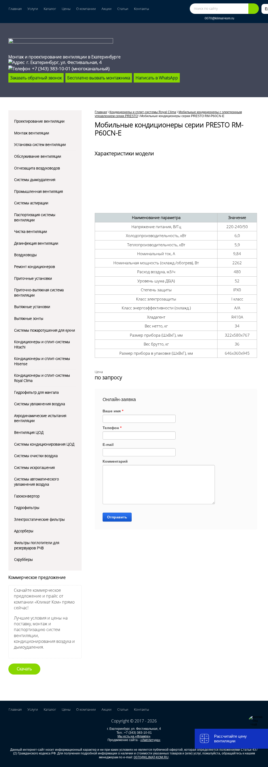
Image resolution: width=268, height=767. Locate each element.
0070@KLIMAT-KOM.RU (151, 757)
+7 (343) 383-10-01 (51, 68)
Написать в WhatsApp (157, 78)
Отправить (117, 517)
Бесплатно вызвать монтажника (98, 78)
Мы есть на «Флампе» (134, 736)
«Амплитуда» (150, 740)
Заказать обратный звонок (36, 78)
